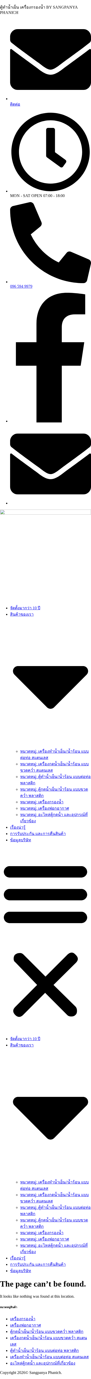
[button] (45, 939)
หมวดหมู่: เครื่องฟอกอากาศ (44, 808)
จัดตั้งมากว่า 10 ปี (25, 608)
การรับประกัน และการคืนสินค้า (38, 833)
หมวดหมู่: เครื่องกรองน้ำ (41, 802)
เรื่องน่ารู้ (18, 827)
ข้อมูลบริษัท (20, 840)
